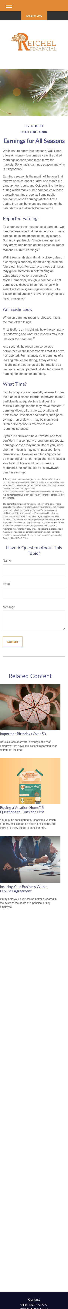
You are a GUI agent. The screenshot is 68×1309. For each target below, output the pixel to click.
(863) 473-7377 (38, 1305)
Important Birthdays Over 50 (23, 734)
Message (9, 607)
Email (7, 583)
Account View (34, 16)
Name (7, 560)
